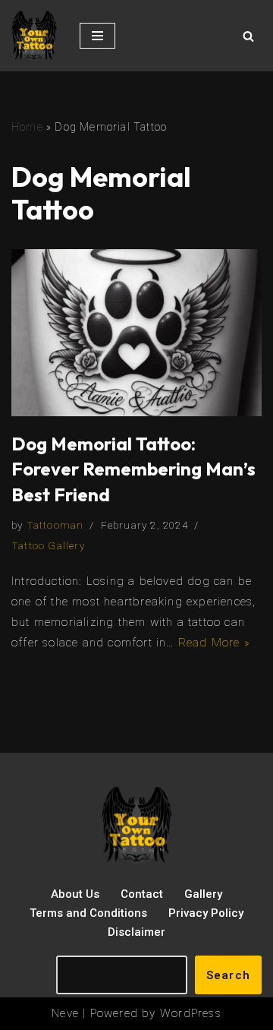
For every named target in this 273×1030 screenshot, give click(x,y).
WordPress (190, 1013)
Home (27, 127)
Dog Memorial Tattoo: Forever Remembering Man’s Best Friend (133, 469)
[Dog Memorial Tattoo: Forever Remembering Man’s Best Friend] (136, 332)
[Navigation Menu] (97, 36)
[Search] (248, 36)
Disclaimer (136, 932)
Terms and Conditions (88, 913)
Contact (142, 894)
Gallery (203, 894)
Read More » (214, 642)
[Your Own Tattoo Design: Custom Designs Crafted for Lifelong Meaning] (34, 36)
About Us (75, 894)
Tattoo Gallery (48, 545)
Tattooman (55, 525)
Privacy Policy (205, 913)
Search (228, 975)
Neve (65, 1013)
